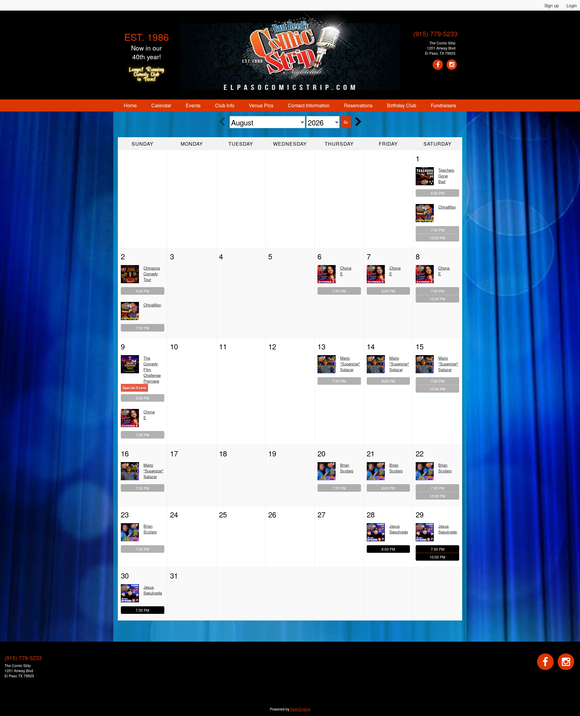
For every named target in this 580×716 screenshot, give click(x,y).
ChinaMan (447, 207)
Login (571, 5)
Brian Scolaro (346, 468)
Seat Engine (300, 708)
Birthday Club (401, 105)
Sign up (551, 5)
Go (346, 122)
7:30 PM (437, 229)
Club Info (224, 105)
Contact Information (309, 105)
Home (130, 105)
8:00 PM (388, 290)
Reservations (358, 105)
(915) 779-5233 (435, 33)
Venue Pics (261, 105)
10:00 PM (437, 237)
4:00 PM (437, 193)
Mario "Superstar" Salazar (350, 363)
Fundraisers (443, 105)
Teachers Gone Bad (446, 175)
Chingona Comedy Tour (151, 273)
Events (193, 105)
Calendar (161, 105)
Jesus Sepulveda (398, 529)
